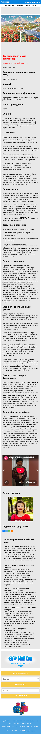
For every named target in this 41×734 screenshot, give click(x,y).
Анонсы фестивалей (9, 726)
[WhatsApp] (9, 531)
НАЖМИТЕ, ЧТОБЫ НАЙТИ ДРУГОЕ (15, 63)
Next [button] (38, 28)
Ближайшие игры (27, 723)
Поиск (4, 2)
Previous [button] (3, 28)
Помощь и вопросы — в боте (28, 726)
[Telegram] (6, 531)
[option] (20, 28)
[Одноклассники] (12, 531)
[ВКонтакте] (3, 531)
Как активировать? (9, 67)
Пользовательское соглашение (27, 721)
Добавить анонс (32, 2)
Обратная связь (13, 723)
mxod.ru (9, 731)
